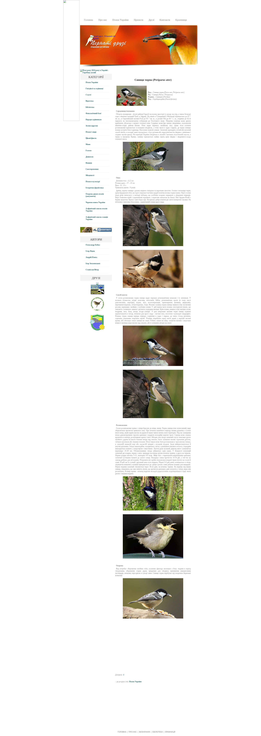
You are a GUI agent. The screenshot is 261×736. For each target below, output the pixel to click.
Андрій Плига (91, 257)
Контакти (165, 20)
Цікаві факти (91, 138)
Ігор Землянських (93, 263)
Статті (88, 95)
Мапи (88, 144)
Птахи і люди (91, 132)
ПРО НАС (133, 732)
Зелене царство (92, 126)
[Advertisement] (137, 7)
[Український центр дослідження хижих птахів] (97, 289)
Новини (89, 163)
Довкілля (89, 157)
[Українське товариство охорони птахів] (97, 284)
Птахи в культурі (93, 181)
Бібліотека (90, 107)
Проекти (138, 20)
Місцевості (90, 175)
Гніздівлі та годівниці (94, 89)
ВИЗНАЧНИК (144, 732)
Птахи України (120, 20)
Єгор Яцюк (90, 251)
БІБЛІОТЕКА (157, 732)
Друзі (151, 20)
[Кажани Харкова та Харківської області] (97, 293)
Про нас (102, 20)
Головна (88, 20)
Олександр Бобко (93, 245)
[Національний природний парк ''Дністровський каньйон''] (97, 330)
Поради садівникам (94, 120)
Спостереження (92, 169)
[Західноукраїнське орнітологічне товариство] (97, 311)
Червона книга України (95, 202)
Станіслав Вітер (92, 270)
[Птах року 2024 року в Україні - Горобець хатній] (96, 72)
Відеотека (89, 101)
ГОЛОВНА (122, 732)
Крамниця (181, 20)
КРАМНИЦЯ (170, 732)
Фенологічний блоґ (93, 113)
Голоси (88, 150)
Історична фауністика (95, 188)
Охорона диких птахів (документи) (95, 195)
